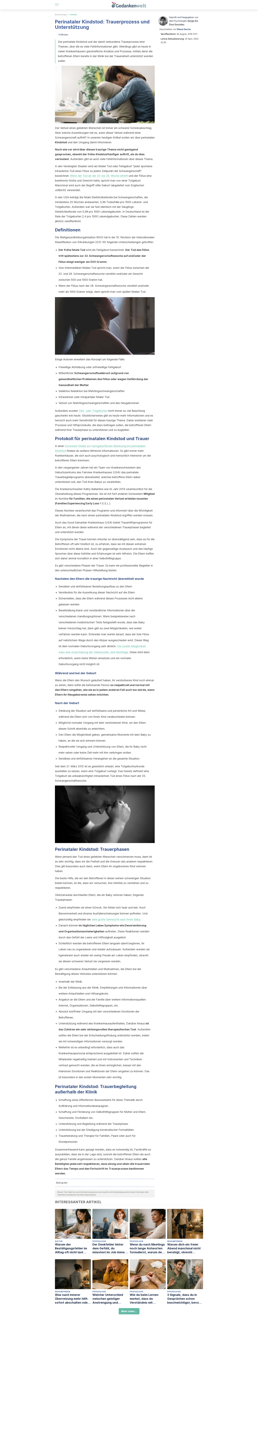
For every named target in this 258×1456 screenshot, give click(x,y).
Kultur (58, 1241)
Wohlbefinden (174, 1241)
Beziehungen (61, 14)
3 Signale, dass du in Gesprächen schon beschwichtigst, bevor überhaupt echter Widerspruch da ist (183, 1299)
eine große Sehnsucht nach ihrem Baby (115, 919)
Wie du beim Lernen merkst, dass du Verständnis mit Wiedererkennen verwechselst (144, 1299)
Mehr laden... (129, 1311)
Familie (73, 14)
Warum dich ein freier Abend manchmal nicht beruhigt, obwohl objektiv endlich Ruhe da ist (185, 1248)
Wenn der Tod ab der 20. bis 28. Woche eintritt (99, 175)
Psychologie (99, 1241)
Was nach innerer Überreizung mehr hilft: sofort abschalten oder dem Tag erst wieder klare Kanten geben (72, 1299)
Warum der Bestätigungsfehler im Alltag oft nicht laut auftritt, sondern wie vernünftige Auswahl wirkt (71, 1248)
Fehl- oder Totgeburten (93, 410)
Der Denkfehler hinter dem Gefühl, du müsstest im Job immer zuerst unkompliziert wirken (109, 1248)
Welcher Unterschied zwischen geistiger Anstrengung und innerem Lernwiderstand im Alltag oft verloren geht (110, 1299)
